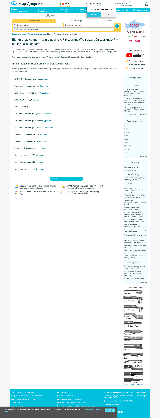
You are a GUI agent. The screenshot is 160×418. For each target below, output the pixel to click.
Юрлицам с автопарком (65, 396)
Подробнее (46, 79)
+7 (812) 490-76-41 (113, 397)
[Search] (117, 26)
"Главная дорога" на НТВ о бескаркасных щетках (134, 196)
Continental (128, 149)
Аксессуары (119, 10)
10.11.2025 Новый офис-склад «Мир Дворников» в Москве (134, 109)
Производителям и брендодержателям (71, 402)
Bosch (126, 135)
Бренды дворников (135, 121)
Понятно (109, 410)
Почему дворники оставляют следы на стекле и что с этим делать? (135, 256)
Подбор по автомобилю (41, 10)
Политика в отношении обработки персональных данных (77, 406)
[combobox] (38, 25)
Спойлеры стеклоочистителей (131, 184)
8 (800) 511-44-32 (123, 3)
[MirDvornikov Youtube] (135, 59)
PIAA (126, 129)
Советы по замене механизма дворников (132, 262)
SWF (126, 152)
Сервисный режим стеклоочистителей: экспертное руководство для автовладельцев (135, 177)
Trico (126, 139)
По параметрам (77, 21)
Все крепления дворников (133, 384)
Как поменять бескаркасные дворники (135, 246)
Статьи (135, 163)
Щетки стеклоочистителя (19, 10)
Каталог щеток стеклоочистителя (23, 399)
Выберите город (93, 4)
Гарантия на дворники (18, 406)
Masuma (127, 146)
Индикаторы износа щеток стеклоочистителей (134, 267)
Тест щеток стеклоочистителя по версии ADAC (135, 202)
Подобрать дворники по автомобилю (66, 179)
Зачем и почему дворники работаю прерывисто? (134, 241)
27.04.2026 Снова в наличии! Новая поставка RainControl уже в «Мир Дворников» (134, 92)
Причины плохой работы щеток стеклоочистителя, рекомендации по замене (134, 214)
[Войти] (146, 4)
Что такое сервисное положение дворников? (133, 225)
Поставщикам (62, 392)
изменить (98, 6)
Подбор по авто (34, 21)
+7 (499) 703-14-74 (140, 392)
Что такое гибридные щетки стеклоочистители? (135, 236)
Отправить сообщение (111, 404)
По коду (110, 21)
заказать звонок (126, 6)
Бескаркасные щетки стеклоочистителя (132, 208)
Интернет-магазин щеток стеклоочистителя (26, 396)
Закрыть (109, 14)
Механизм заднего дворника (135, 251)
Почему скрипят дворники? (134, 278)
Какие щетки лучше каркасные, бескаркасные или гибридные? (134, 169)
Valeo (126, 142)
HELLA (127, 125)
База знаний (83, 10)
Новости (135, 85)
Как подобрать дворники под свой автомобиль (135, 231)
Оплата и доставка (17, 402)
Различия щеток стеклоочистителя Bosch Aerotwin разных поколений (134, 190)
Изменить (94, 14)
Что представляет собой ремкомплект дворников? (134, 220)
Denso (126, 132)
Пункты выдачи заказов (37, 34)
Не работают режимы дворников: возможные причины (133, 273)
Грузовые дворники (64, 10)
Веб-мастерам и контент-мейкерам (69, 399)
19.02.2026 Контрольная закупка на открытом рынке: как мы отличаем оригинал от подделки (135, 101)
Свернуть (143, 114)
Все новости (134, 114)
